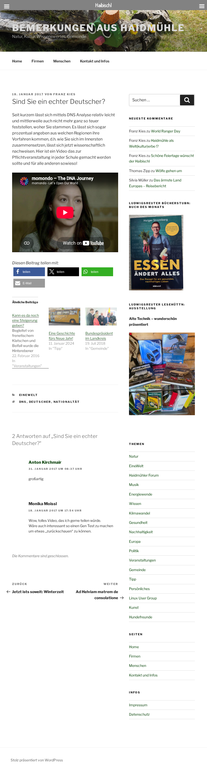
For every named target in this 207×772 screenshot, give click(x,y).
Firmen (38, 61)
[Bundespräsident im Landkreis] (101, 317)
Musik (134, 484)
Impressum (138, 705)
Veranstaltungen (142, 560)
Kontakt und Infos (94, 61)
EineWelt (28, 395)
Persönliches (139, 589)
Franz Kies (64, 94)
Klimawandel (139, 513)
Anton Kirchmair (45, 462)
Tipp (132, 579)
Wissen (135, 503)
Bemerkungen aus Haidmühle (98, 27)
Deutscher (40, 402)
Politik (134, 551)
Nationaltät (67, 402)
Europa (135, 541)
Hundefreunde (140, 617)
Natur (133, 456)
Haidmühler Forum (144, 475)
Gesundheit (138, 522)
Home (17, 61)
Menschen (61, 61)
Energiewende (140, 494)
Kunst (134, 607)
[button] (29, 271)
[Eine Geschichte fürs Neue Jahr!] (64, 317)
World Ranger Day (165, 131)
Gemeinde (137, 570)
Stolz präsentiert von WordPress (37, 760)
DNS (23, 402)
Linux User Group (143, 598)
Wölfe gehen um (169, 171)
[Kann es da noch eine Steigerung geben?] (30, 338)
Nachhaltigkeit (141, 532)
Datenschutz (139, 714)
